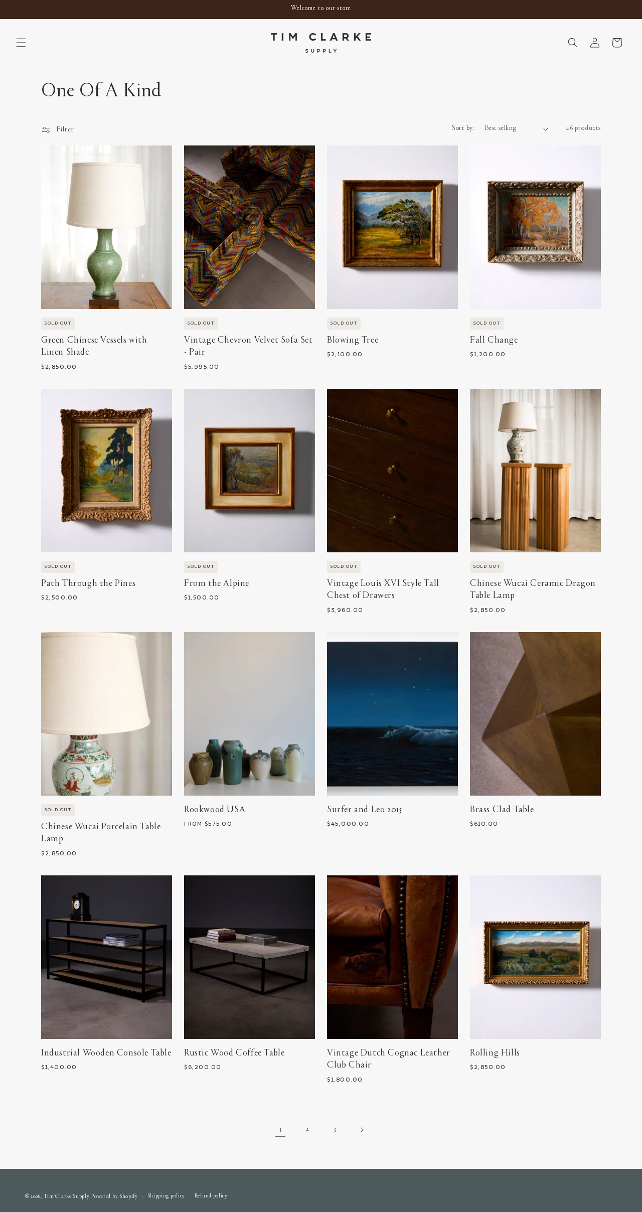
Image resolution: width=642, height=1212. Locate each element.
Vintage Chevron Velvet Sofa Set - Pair (248, 346)
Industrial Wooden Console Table (106, 1053)
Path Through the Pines (88, 583)
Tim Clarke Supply (67, 1196)
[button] (21, 43)
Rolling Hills (495, 1053)
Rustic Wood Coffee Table (234, 1053)
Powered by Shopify (114, 1196)
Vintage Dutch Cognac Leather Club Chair (388, 1059)
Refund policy (211, 1196)
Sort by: (463, 128)
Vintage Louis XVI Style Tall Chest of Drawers (383, 589)
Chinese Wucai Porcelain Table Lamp (100, 833)
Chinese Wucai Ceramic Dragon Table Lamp (533, 589)
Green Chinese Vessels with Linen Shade (94, 346)
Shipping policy (166, 1196)
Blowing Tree (352, 340)
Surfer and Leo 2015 (364, 810)
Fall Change (494, 340)
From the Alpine (216, 583)
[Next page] (362, 1130)
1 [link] (280, 1130)
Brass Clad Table (502, 810)
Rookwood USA (214, 810)
